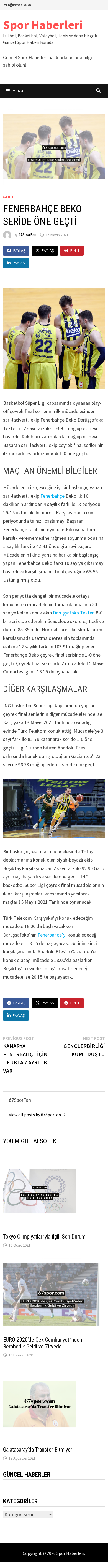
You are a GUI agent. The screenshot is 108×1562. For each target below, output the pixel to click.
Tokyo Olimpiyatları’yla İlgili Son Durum (44, 1236)
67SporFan (27, 234)
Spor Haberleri (43, 24)
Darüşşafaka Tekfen (74, 612)
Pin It (74, 250)
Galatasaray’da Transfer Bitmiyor (37, 1449)
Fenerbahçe (53, 496)
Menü (17, 90)
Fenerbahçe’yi (53, 935)
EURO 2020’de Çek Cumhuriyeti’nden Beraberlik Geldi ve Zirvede (42, 1343)
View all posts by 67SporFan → (37, 1114)
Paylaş (19, 250)
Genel (8, 197)
